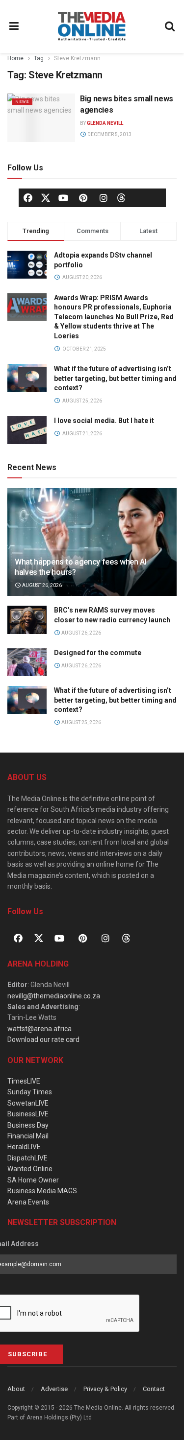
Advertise (54, 1389)
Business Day (28, 1125)
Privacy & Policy (105, 1389)
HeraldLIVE (24, 1147)
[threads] (121, 197)
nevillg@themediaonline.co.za (53, 996)
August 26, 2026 (41, 585)
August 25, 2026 (80, 722)
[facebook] (28, 198)
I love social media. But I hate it (104, 421)
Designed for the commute (97, 653)
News (22, 101)
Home (15, 58)
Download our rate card (43, 1039)
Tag (39, 58)
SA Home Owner (33, 1180)
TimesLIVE (23, 1081)
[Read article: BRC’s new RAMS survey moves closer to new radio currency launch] (27, 620)
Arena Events (28, 1202)
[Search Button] (170, 26)
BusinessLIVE (28, 1114)
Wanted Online (30, 1169)
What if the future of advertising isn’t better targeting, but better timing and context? (115, 378)
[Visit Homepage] (92, 26)
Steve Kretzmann (77, 58)
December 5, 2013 (108, 134)
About (16, 1389)
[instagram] (103, 198)
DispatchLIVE (27, 1158)
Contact (154, 1389)
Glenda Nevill (105, 123)
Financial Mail (28, 1136)
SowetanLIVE (28, 1103)
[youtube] (63, 198)
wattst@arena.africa (39, 1029)
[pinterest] (83, 198)
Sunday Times (29, 1092)
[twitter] (46, 197)
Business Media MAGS (42, 1191)
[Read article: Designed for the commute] (27, 662)
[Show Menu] (14, 26)
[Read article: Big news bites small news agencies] (41, 118)
